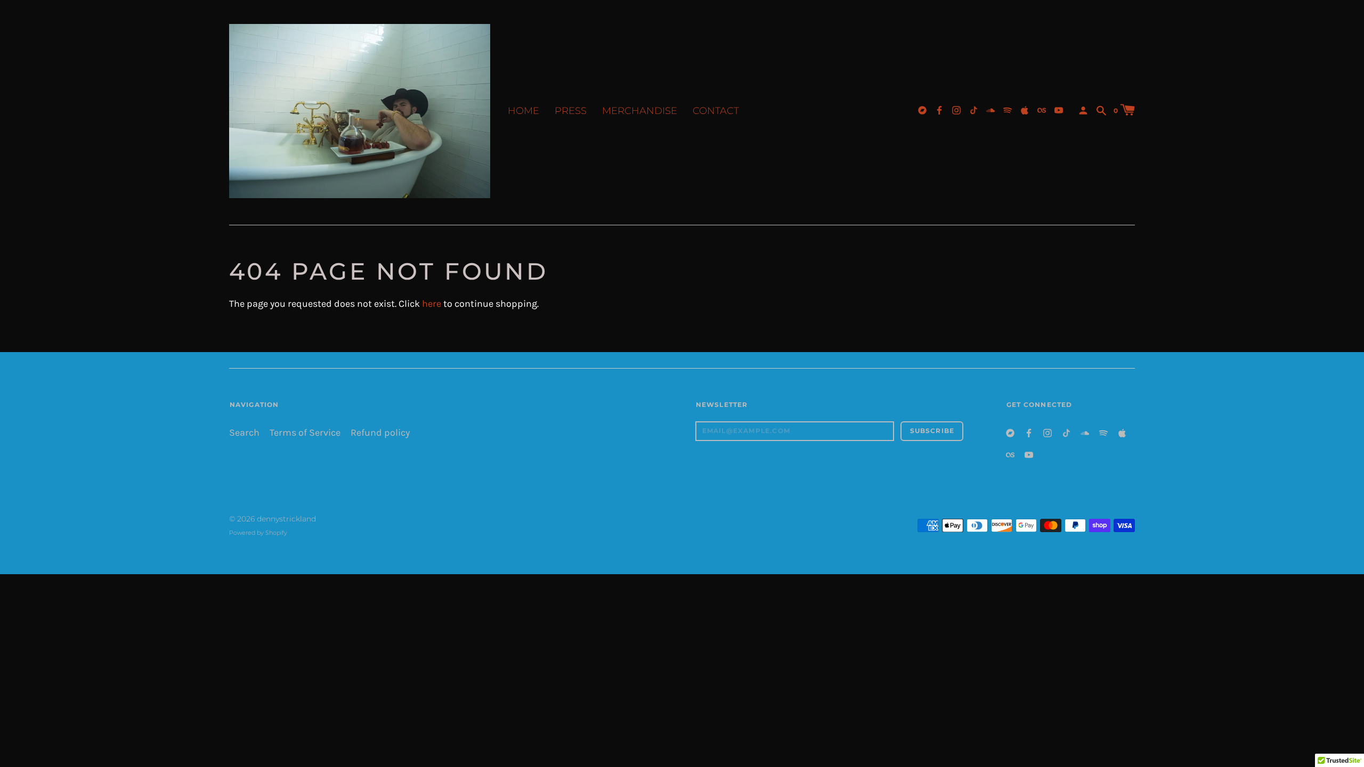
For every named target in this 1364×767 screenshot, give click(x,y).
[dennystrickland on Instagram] (956, 109)
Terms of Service (305, 432)
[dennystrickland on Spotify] (1007, 109)
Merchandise (639, 111)
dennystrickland (286, 519)
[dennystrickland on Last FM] (1041, 109)
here (431, 303)
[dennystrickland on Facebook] (939, 109)
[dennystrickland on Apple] (1024, 109)
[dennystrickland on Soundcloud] (990, 109)
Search (244, 432)
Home (523, 111)
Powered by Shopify (258, 532)
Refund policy (380, 432)
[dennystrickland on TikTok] (973, 109)
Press (571, 111)
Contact (716, 111)
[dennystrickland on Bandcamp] (922, 109)
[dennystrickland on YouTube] (1058, 109)
